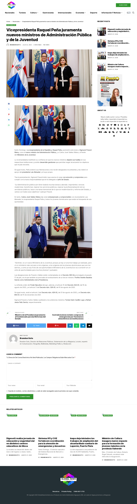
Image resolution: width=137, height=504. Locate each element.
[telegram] (108, 125)
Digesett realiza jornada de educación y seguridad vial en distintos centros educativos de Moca (119, 32)
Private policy (66, 491)
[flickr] (100, 132)
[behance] (104, 125)
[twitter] (99, 128)
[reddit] (114, 135)
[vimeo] (111, 125)
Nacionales (16, 21)
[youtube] (115, 125)
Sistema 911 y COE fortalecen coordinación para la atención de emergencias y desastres (118, 44)
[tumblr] (118, 125)
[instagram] (121, 125)
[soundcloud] (105, 132)
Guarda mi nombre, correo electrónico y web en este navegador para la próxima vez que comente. (43, 391)
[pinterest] (128, 125)
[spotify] (109, 132)
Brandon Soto (15, 45)
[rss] (114, 128)
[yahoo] (129, 128)
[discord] (125, 132)
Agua (74, 415)
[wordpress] (126, 128)
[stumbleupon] (122, 128)
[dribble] (107, 128)
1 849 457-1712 (79, 491)
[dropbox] (111, 128)
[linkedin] (125, 125)
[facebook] (100, 125)
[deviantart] (103, 128)
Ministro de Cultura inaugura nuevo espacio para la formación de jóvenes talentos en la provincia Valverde (114, 443)
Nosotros (56, 491)
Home (8, 21)
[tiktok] (117, 132)
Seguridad (54, 415)
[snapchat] (128, 132)
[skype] (118, 128)
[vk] (120, 132)
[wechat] (113, 132)
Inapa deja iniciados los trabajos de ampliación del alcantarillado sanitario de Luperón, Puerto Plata (119, 56)
